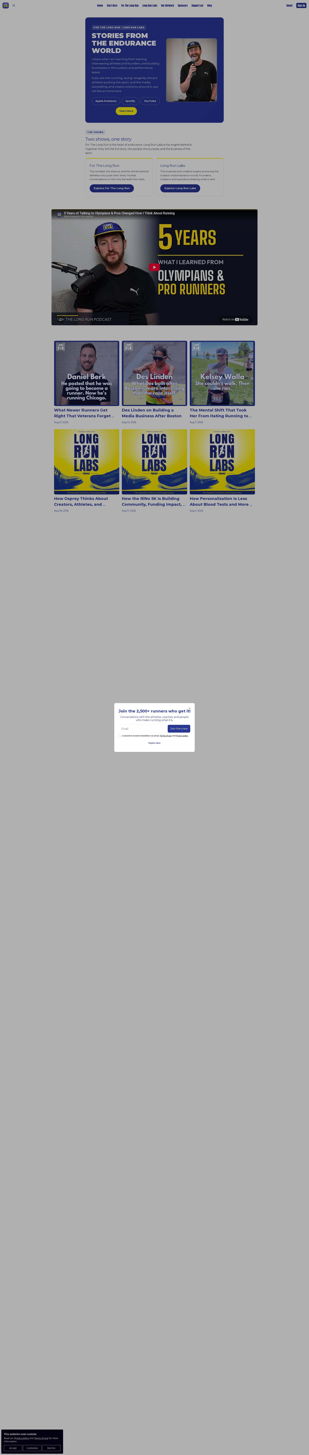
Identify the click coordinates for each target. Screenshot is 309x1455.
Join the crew (179, 728)
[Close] (189, 708)
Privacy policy (182, 735)
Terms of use (166, 735)
